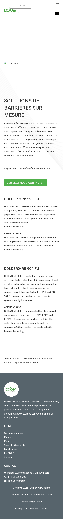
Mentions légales (19, 494)
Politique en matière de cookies (31, 508)
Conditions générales (31, 501)
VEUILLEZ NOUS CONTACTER (25, 182)
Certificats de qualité (42, 494)
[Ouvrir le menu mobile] (57, 13)
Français (21, 5)
